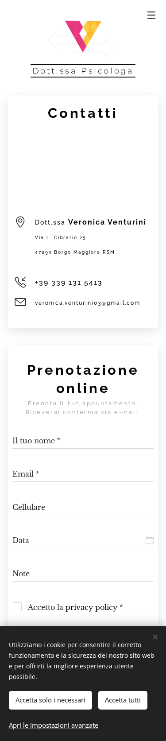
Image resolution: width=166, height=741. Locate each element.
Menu (151, 14)
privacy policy (91, 607)
